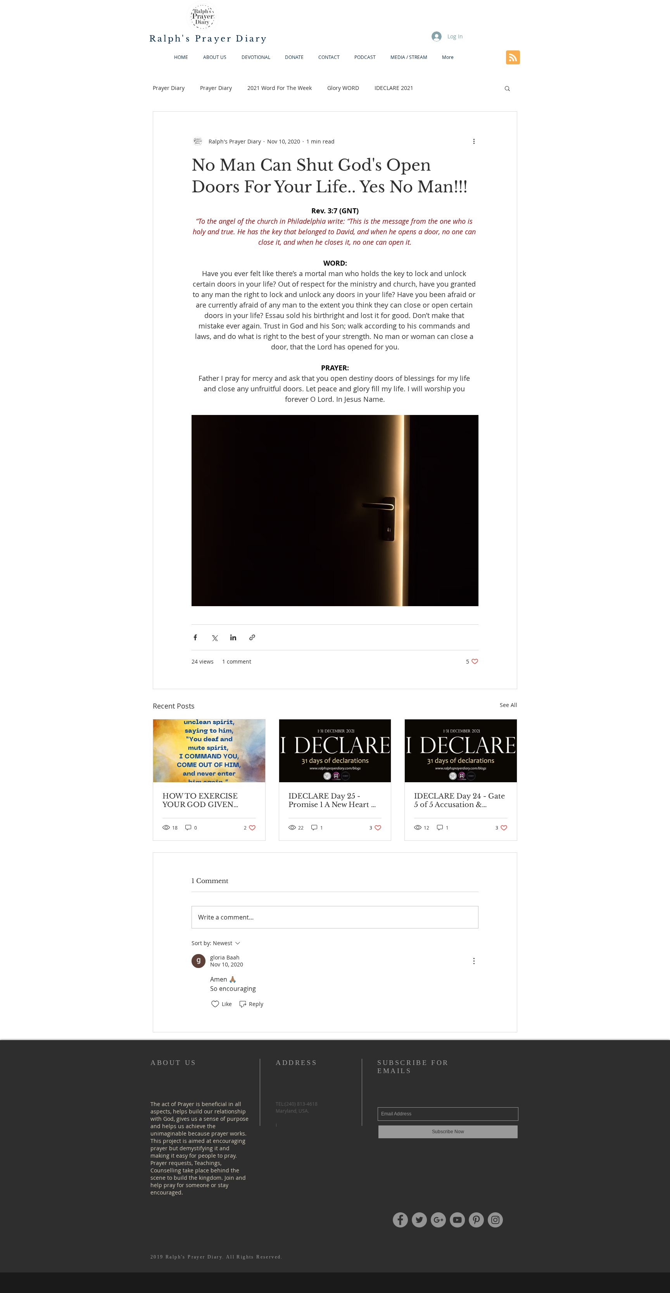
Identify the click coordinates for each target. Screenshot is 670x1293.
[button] (507, 88)
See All (508, 705)
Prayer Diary (169, 88)
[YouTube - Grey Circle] (457, 1219)
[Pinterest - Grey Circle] (476, 1219)
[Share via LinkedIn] (233, 637)
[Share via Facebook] (195, 637)
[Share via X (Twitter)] (214, 637)
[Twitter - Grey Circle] (419, 1219)
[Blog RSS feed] (513, 57)
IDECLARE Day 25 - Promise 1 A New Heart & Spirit (332, 800)
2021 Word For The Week (279, 88)
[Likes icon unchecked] (215, 1004)
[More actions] (473, 141)
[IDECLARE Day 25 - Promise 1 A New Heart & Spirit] (335, 750)
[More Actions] (473, 961)
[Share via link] (252, 637)
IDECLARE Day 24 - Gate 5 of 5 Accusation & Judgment (459, 800)
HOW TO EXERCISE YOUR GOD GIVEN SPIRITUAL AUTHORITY (208, 800)
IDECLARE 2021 (394, 88)
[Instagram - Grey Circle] (495, 1219)
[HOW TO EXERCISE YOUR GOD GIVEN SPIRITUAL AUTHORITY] (209, 750)
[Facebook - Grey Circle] (400, 1219)
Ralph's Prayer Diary (208, 39)
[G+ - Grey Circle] (438, 1219)
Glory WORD (343, 88)
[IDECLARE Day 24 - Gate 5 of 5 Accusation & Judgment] (461, 750)
